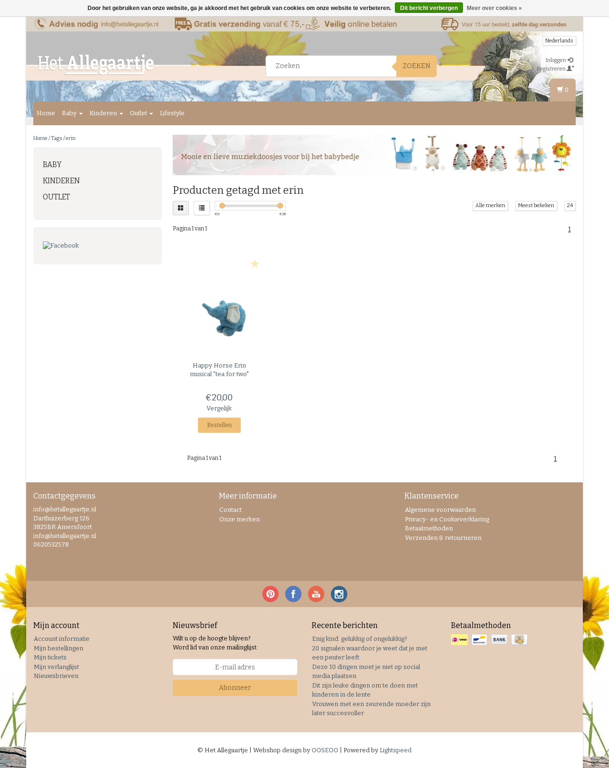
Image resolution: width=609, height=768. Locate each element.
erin (71, 138)
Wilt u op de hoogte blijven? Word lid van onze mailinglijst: (215, 643)
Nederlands (559, 41)
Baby (70, 113)
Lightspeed (396, 750)
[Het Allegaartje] (95, 64)
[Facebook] (97, 246)
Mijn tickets (50, 657)
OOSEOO (325, 750)
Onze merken (239, 519)
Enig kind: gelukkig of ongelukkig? (359, 638)
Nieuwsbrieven (56, 675)
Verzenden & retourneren (443, 537)
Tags (56, 138)
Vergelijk (219, 408)
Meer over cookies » (494, 8)
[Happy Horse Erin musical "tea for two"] (219, 316)
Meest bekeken (536, 205)
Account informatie (61, 638)
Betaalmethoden (429, 528)
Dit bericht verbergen (429, 8)
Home (46, 113)
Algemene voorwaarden (440, 509)
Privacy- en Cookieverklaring (447, 519)
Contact (230, 509)
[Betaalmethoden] (490, 640)
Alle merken (490, 205)
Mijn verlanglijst (56, 666)
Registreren (552, 69)
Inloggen (556, 60)
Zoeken (417, 66)
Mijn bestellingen (58, 648)
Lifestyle (172, 113)
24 (570, 205)
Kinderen (103, 113)
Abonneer (235, 688)
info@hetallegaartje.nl (64, 535)
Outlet (139, 113)
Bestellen (219, 425)
